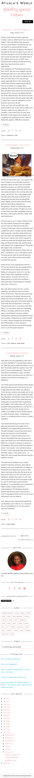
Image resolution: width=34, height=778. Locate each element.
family (8, 623)
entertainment (23, 620)
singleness (27, 630)
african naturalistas (17, 616)
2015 (5, 718)
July (6, 746)
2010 (5, 732)
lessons (26, 623)
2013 (5, 724)
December (8, 735)
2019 (5, 707)
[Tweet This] (8, 130)
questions (21, 343)
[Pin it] (20, 130)
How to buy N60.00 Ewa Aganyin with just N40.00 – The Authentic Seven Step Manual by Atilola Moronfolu (16, 685)
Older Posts (25, 540)
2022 (5, 701)
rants (21, 630)
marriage (12, 627)
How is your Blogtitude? (9, 664)
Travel (3, 616)
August (7, 743)
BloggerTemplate (26, 775)
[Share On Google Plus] (16, 130)
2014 (5, 721)
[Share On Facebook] (12, 130)
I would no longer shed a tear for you (13, 677)
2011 (5, 729)
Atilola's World (17, 3)
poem (3, 630)
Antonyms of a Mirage (7, 613)
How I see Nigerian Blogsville (10, 659)
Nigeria (23, 613)
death (16, 620)
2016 (5, 715)
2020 (5, 704)
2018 (5, 710)
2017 (5, 713)
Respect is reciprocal (17, 30)
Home (26, 536)
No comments (6, 126)
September (8, 741)
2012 (5, 727)
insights (10, 135)
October (8, 738)
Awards (17, 613)
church (10, 620)
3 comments (5, 515)
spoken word (5, 634)
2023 (5, 699)
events (3, 623)
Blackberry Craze (17, 353)
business (4, 620)
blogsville (27, 616)
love (7, 627)
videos (12, 634)
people (13, 343)
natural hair (20, 627)
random (16, 630)
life (15, 135)
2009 (5, 763)
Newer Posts (9, 536)
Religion (29, 613)
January (7, 752)
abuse (8, 616)
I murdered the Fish (17, 145)
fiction (14, 623)
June (6, 749)
